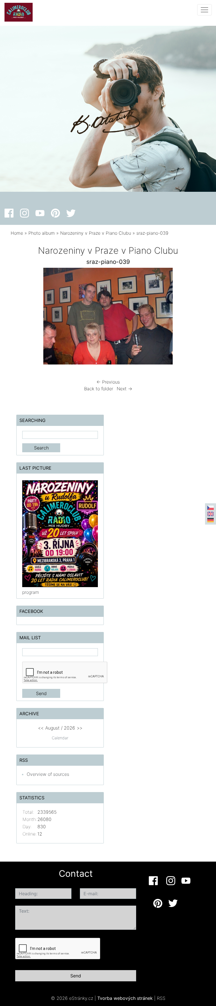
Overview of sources (48, 774)
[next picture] (196, 317)
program (30, 592)
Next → (124, 388)
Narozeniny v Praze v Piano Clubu (95, 233)
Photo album (41, 233)
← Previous (108, 382)
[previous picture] (20, 317)
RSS (161, 998)
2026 (69, 728)
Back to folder (98, 388)
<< (41, 728)
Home (17, 233)
